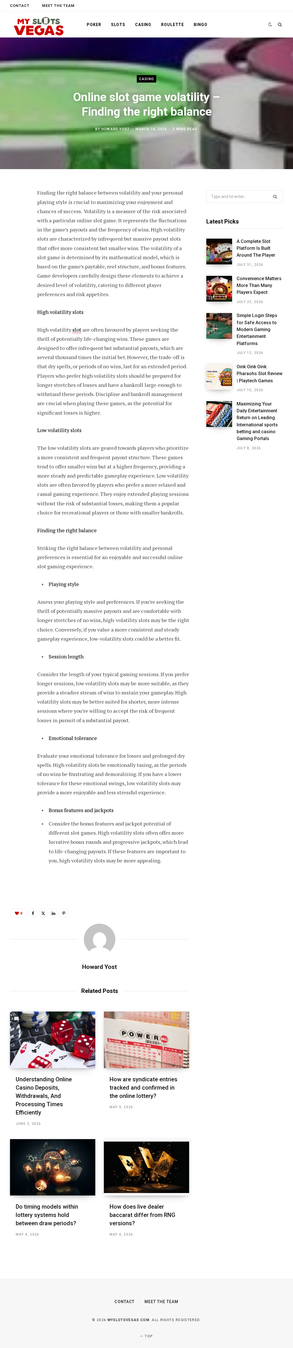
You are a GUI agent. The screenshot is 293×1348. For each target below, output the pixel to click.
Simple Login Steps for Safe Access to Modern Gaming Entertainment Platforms (257, 329)
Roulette (172, 24)
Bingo (200, 24)
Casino (143, 24)
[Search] (280, 24)
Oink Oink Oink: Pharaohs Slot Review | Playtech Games (259, 373)
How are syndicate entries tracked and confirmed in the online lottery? (143, 1087)
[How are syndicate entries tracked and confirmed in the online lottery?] (146, 1040)
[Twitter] (16, 225)
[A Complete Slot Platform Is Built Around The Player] (221, 253)
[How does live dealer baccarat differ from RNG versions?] (146, 1167)
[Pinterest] (16, 240)
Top (148, 1336)
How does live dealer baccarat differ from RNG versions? (142, 1215)
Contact (19, 5)
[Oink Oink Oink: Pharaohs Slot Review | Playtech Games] (221, 378)
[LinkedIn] (16, 255)
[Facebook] (16, 209)
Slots (118, 24)
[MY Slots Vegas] (39, 24)
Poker (94, 24)
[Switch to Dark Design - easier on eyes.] (270, 24)
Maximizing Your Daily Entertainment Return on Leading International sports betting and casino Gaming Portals (257, 421)
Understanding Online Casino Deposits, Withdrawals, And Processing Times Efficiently (44, 1096)
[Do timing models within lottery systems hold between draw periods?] (52, 1167)
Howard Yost (115, 129)
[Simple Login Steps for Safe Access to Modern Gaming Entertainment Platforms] (221, 334)
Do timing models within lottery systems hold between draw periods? (47, 1215)
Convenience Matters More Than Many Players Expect (259, 285)
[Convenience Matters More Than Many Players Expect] (221, 290)
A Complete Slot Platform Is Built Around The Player (256, 248)
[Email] (16, 270)
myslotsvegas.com (128, 1320)
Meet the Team (58, 5)
